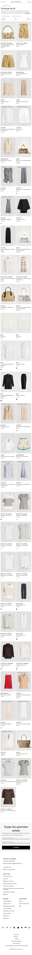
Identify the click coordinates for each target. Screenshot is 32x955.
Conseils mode (6, 903)
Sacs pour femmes (16, 16)
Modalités (17, 939)
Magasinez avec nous (8, 881)
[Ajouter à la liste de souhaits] (15, 40)
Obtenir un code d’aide (9, 869)
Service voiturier (7, 913)
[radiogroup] (16, 19)
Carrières (5, 878)
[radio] (15, 19)
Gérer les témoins (16, 943)
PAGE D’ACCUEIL (6, 5)
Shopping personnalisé (9, 906)
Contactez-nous (7, 867)
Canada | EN (16, 934)
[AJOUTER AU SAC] (12, 40)
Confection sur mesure (8, 911)
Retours (21, 901)
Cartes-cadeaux (7, 908)
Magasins (5, 894)
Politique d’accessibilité (17, 941)
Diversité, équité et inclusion (10, 883)
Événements (6, 915)
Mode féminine (5, 16)
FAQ (20, 906)
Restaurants (6, 918)
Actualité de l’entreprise (9, 892)
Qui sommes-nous (7, 876)
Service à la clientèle (8, 886)
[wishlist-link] (4, 2)
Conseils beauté (7, 901)
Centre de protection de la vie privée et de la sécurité (13, 889)
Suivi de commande (24, 903)
